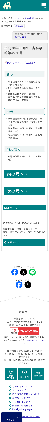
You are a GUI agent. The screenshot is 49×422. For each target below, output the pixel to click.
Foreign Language (22, 409)
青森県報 (29, 18)
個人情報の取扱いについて (26, 394)
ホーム (18, 18)
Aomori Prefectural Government (25, 416)
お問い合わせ (14, 242)
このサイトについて (22, 386)
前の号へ (15, 174)
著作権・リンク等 (21, 397)
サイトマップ (19, 390)
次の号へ (15, 191)
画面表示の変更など (22, 405)
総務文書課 (21, 37)
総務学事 (19, 26)
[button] (11, 417)
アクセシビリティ (21, 401)
